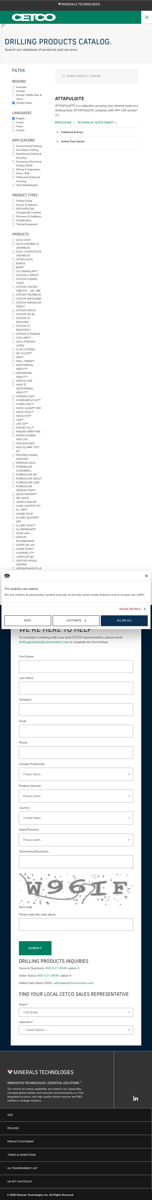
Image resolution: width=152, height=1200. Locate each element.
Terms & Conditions (21, 1155)
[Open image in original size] (79, 4)
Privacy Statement (20, 1141)
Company (25, 699)
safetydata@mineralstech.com (73, 983)
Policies (13, 1128)
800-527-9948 (56, 968)
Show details (130, 609)
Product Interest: (30, 786)
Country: (24, 808)
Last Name (26, 678)
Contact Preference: (32, 764)
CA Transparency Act (22, 1168)
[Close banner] (146, 576)
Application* (26, 1022)
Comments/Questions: (34, 851)
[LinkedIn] (135, 1100)
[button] (97, 132)
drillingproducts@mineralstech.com (44, 642)
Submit (35, 948)
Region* (23, 1004)
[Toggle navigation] (146, 17)
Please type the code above (37, 914)
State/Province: (29, 829)
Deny (27, 620)
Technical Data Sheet (96, 122)
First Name (26, 656)
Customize (74, 620)
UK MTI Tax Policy (19, 1181)
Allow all (124, 620)
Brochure (64, 122)
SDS (10, 1115)
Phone (23, 743)
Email (22, 721)
